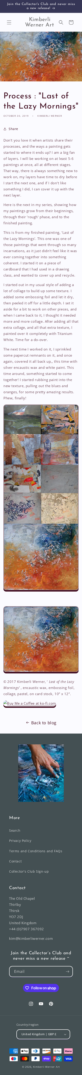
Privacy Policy (20, 840)
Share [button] (13, 129)
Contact (15, 861)
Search (14, 830)
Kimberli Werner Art (46, 1066)
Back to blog (43, 722)
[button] (9, 22)
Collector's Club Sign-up (29, 871)
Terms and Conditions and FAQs (35, 851)
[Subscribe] (67, 971)
